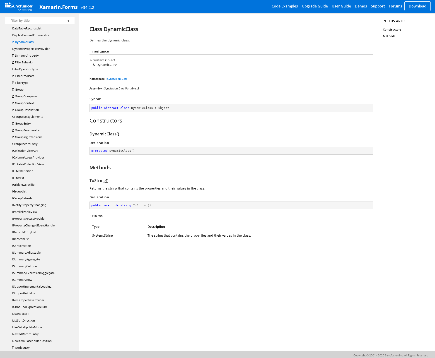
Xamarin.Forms (58, 6)
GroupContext (24, 103)
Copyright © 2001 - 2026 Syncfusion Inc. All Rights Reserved (390, 355)
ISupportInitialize (23, 293)
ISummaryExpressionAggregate (33, 273)
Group (19, 89)
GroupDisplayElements (27, 117)
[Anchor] (87, 120)
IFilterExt (18, 178)
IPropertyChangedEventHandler (34, 225)
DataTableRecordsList (26, 28)
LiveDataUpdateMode (27, 327)
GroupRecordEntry (25, 144)
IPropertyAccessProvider (29, 218)
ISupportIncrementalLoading (31, 286)
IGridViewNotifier (24, 185)
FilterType (21, 83)
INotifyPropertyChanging (29, 205)
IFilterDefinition (22, 171)
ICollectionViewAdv (25, 151)
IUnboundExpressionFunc (29, 307)
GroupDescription (26, 110)
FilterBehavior (24, 62)
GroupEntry (22, 123)
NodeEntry (22, 348)
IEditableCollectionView (28, 164)
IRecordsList (20, 239)
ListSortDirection (23, 320)
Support (378, 6)
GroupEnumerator (27, 130)
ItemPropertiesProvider (28, 300)
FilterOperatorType (25, 69)
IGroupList (19, 191)
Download (417, 6)
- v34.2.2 (86, 7)
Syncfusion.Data (117, 79)
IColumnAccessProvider (28, 157)
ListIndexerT (20, 314)
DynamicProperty (26, 55)
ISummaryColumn (24, 266)
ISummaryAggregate (26, 259)
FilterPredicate (24, 76)
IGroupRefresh (22, 198)
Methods (389, 36)
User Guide (341, 6)
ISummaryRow (22, 280)
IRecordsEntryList (24, 232)
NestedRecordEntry (25, 334)
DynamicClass (24, 42)
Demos (361, 6)
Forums (395, 6)
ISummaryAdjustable (26, 252)
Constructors (392, 29)
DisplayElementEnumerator (30, 35)
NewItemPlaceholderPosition (32, 341)
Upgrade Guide (315, 6)
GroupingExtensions (28, 137)
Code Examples (285, 6)
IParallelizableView (24, 212)
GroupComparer (25, 96)
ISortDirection (21, 246)
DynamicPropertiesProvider (31, 49)
